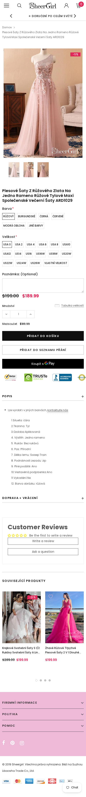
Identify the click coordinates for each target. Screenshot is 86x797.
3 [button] (45, 680)
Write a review (43, 541)
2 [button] (41, 680)
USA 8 (54, 244)
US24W (21, 263)
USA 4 (31, 244)
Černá (44, 216)
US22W (7, 263)
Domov (7, 27)
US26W (35, 263)
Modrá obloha (13, 225)
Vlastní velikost (55, 263)
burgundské (26, 216)
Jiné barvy (36, 225)
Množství (8, 306)
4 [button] (50, 680)
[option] (43, 16)
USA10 (66, 244)
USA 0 (7, 244)
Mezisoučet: (10, 324)
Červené (58, 216)
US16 (29, 254)
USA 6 (43, 244)
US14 (18, 254)
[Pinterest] (12, 743)
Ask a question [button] (43, 551)
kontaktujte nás (57, 410)
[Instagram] (22, 743)
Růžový (8, 216)
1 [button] (36, 680)
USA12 (7, 254)
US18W (53, 254)
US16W (40, 254)
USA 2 (18, 244)
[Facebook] (3, 743)
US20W (66, 254)
